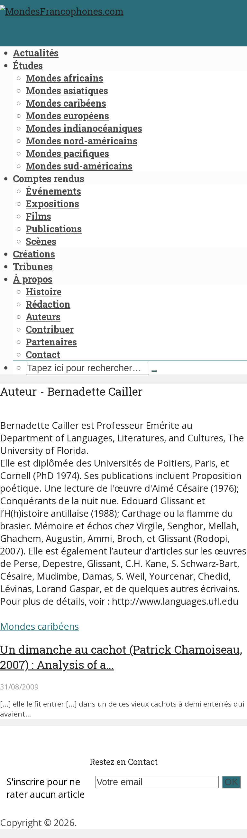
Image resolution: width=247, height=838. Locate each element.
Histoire (43, 291)
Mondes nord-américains (81, 141)
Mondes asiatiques (67, 90)
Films (38, 216)
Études (28, 65)
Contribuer (50, 329)
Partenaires (51, 342)
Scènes (41, 241)
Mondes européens (67, 116)
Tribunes (33, 266)
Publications (54, 229)
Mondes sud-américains (79, 166)
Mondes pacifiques (67, 153)
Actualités (36, 53)
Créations (34, 254)
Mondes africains (64, 78)
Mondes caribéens (66, 103)
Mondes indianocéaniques (84, 128)
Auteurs (43, 317)
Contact (43, 354)
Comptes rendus (48, 178)
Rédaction (48, 304)
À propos (32, 279)
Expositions (52, 203)
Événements (53, 191)
